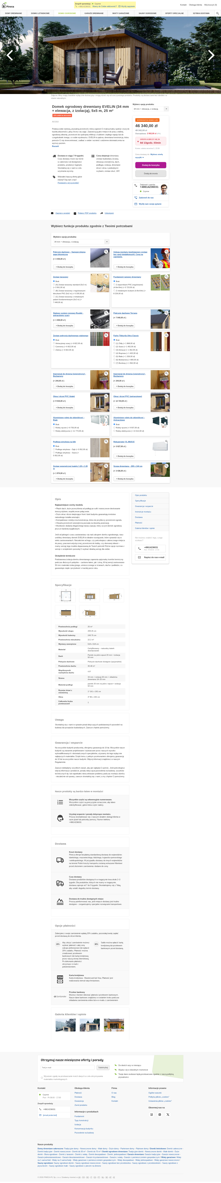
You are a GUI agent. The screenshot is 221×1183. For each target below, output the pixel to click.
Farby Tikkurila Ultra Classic (126, 336)
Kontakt (183, 5)
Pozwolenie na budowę (84, 1133)
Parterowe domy (127, 1148)
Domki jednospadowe (116, 1154)
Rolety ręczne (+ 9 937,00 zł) (127, 428)
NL (103, 1177)
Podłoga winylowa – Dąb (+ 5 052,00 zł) (72, 449)
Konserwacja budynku (84, 1129)
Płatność (138, 523)
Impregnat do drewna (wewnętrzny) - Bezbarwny (69, 375)
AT (110, 1177)
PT (99, 1177)
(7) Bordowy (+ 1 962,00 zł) (127, 363)
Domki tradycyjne (45, 1151)
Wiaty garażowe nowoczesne (166, 1160)
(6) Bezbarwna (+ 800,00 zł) (127, 360)
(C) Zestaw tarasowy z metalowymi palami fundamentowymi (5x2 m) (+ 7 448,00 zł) (68, 299)
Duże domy (114, 1148)
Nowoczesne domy (88, 1148)
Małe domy (102, 1148)
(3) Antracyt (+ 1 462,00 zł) (126, 350)
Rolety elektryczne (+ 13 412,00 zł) (130, 431)
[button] (65, 595)
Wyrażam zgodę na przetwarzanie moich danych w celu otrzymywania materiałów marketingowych (73, 1077)
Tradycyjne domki (136, 1151)
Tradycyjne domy (71, 1148)
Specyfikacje (140, 501)
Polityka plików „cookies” (158, 1097)
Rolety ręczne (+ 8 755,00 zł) (67, 428)
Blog (113, 1097)
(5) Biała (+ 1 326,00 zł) (125, 356)
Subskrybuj (103, 1067)
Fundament (79, 1116)
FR (83, 1177)
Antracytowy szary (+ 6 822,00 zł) (69, 343)
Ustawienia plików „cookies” (160, 1101)
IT (91, 1177)
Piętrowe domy (142, 1148)
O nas (114, 1093)
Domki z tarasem (66, 1154)
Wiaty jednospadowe (144, 1160)
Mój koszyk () (210, 5)
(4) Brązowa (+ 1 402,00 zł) (127, 353)
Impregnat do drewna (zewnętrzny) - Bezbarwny (129, 375)
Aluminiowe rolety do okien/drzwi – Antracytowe (129, 418)
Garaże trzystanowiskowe (97, 1157)
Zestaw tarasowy (60, 277)
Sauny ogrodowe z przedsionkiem (146, 1163)
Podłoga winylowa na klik (64, 442)
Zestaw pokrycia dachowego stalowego (70, 336)
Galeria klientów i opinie (145, 528)
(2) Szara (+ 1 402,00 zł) (126, 347)
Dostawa (138, 517)
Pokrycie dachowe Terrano (125, 313)
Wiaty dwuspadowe (126, 1160)
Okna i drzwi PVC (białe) (64, 396)
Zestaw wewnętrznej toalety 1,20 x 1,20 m (70, 467)
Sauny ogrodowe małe (58, 1166)
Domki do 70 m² (94, 1151)
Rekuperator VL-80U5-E (124, 442)
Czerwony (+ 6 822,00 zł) (66, 347)
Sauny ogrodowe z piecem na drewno (85, 1166)
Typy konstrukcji (81, 1120)
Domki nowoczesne (62, 1151)
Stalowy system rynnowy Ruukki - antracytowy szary (68, 314)
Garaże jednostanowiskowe (49, 1157)
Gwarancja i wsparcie (144, 506)
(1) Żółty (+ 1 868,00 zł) (125, 343)
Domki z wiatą (81, 1154)
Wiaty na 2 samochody (61, 1160)
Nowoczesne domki (153, 1151)
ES (95, 1177)
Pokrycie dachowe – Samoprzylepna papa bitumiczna (69, 253)
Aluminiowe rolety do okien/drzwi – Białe (69, 418)
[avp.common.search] (217, 13)
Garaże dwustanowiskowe (73, 1157)
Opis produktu (141, 495)
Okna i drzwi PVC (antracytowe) (127, 396)
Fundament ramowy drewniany (127, 277)
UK (79, 1177)
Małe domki (168, 1151)
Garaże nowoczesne (170, 1154)
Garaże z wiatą (116, 1157)
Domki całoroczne (174, 1148)
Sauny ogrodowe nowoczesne (88, 1163)
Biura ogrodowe (50, 1154)
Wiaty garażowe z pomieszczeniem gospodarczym (94, 1160)
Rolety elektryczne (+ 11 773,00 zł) (70, 431)
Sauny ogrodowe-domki (64, 1163)
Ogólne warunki (155, 1093)
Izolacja (78, 1124)
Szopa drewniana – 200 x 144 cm (127, 466)
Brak (57, 281)
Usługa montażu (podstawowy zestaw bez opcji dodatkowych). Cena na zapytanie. (130, 254)
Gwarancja (79, 1101)
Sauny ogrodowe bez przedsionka (116, 1163)
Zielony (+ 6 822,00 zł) (65, 350)
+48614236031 (84, 6)
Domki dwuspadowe (97, 1154)
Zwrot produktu (81, 1105)
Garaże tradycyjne (152, 1154)
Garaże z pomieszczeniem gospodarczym (142, 1157)
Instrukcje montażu (143, 512)
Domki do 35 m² (79, 1151)
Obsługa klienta (195, 5)
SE (107, 1177)
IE (114, 1177)
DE (87, 1177)
